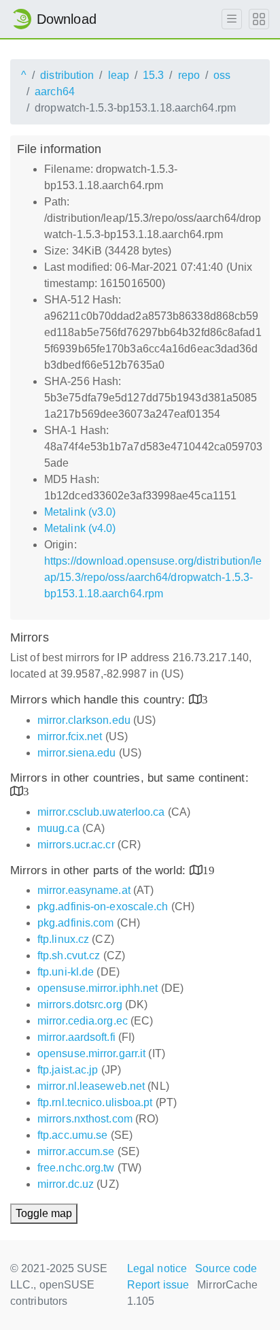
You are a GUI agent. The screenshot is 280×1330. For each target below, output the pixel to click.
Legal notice (157, 1268)
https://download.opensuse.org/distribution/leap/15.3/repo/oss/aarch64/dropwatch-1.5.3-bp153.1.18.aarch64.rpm (153, 577)
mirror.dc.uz (65, 1184)
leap (118, 75)
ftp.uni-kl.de (65, 972)
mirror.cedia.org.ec (82, 1021)
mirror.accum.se (76, 1151)
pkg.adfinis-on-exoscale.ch (103, 906)
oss (221, 75)
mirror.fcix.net (70, 736)
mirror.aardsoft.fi (76, 1037)
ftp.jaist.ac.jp (68, 1070)
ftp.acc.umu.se (72, 1135)
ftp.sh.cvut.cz (68, 955)
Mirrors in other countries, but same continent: (129, 777)
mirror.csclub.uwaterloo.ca (101, 812)
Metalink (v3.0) (80, 512)
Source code (226, 1268)
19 (209, 870)
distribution (67, 75)
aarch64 (55, 91)
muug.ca (58, 828)
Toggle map (44, 1213)
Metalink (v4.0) (80, 528)
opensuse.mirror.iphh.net (97, 988)
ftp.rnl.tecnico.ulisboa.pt (95, 1102)
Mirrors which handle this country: (99, 699)
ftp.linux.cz (63, 939)
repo (189, 75)
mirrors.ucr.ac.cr (76, 844)
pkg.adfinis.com (75, 923)
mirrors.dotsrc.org (79, 1004)
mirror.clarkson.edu (83, 720)
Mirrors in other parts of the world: (100, 870)
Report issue (158, 1285)
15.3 (153, 75)
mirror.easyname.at (83, 890)
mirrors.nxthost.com (85, 1119)
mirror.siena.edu (76, 753)
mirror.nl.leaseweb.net (91, 1086)
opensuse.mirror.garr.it (91, 1053)
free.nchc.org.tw (76, 1168)
